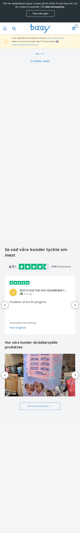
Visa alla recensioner (38, 406)
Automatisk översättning (22, 322)
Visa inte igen (40, 13)
